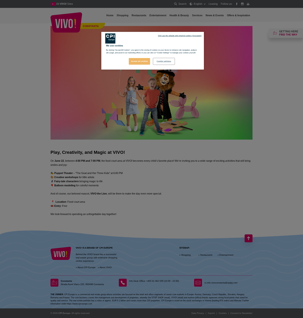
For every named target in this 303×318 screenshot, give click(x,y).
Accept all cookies (139, 61)
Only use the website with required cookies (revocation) (180, 36)
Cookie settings (164, 61)
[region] (152, 51)
